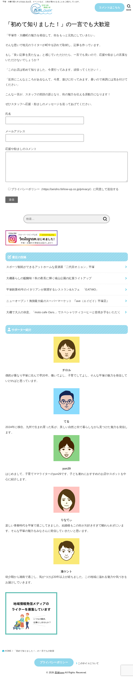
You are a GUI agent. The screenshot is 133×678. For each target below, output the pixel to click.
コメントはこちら (109, 7)
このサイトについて (88, 663)
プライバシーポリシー (54, 662)
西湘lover (59, 672)
